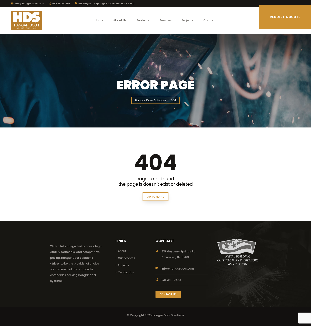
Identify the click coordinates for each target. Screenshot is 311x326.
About (122, 251)
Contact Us (126, 272)
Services (165, 20)
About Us (120, 20)
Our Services (126, 258)
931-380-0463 (61, 3)
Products (143, 20)
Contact (209, 20)
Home (99, 20)
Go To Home (155, 197)
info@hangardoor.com (29, 3)
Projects (187, 20)
